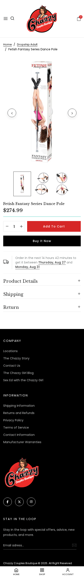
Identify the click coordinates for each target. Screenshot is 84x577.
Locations (10, 351)
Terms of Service (16, 427)
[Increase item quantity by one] (21, 226)
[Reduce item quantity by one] (7, 226)
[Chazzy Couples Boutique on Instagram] (31, 502)
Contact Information (19, 435)
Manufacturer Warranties (22, 442)
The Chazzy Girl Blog (18, 373)
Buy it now (42, 241)
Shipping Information (19, 406)
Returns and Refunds (18, 413)
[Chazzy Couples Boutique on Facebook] (7, 502)
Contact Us (11, 365)
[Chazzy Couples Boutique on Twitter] (19, 502)
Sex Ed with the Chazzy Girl (23, 380)
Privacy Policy (13, 420)
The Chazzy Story (16, 358)
